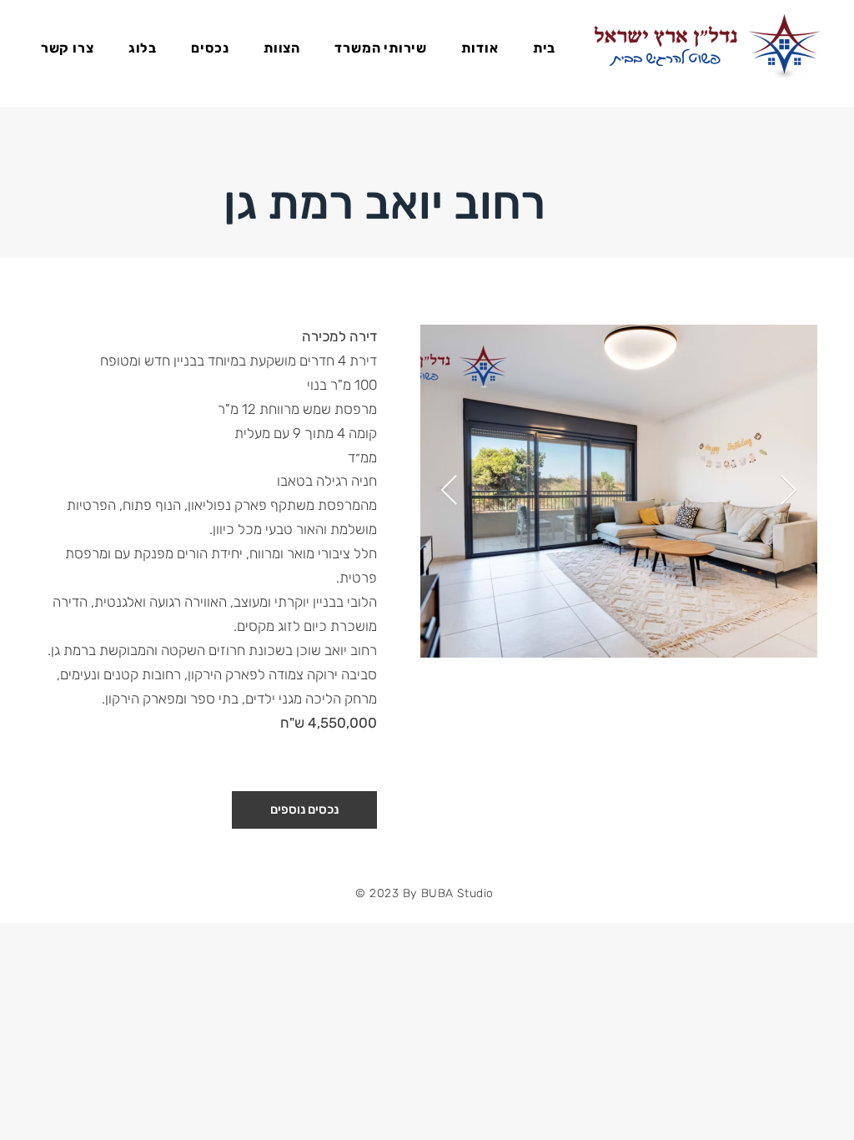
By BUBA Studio (446, 893)
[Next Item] (788, 491)
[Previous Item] (449, 491)
